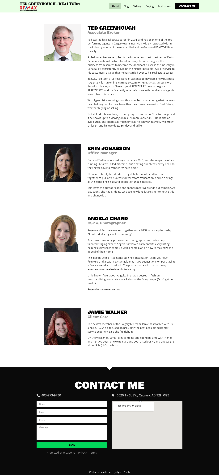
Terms (93, 452)
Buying (150, 6)
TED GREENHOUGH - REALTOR (50, 4)
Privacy (82, 452)
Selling (137, 6)
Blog (126, 6)
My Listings (165, 6)
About (115, 6)
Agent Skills (123, 472)
